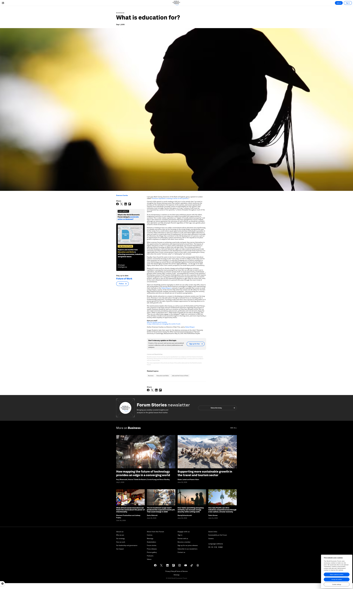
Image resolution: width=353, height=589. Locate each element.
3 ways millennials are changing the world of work (163, 324)
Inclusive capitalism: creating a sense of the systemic (170, 198)
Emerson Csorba (122, 195)
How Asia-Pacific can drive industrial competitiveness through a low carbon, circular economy (222, 510)
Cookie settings (336, 584)
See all (233, 428)
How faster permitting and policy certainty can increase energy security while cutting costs (191, 510)
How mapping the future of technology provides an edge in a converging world (143, 473)
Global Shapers (166, 288)
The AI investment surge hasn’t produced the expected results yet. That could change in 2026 (161, 510)
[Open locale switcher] (2, 583)
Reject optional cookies (336, 574)
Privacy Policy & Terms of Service (176, 571)
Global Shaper (190, 327)
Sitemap (176, 575)
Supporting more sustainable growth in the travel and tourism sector (205, 473)
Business (120, 13)
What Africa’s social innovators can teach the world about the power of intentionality (130, 510)
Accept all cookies (336, 579)
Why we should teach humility (157, 322)
